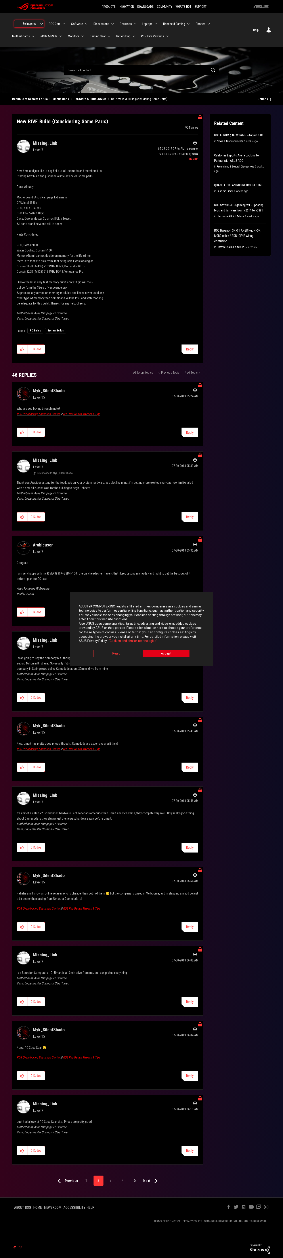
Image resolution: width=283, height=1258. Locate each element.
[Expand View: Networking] (134, 36)
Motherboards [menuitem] (21, 36)
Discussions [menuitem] (101, 24)
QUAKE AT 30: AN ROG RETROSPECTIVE (238, 185)
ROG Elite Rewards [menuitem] (152, 36)
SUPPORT (201, 6)
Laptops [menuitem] (147, 24)
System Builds (56, 330)
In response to (55, 473)
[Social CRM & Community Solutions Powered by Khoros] (260, 1248)
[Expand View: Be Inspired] (41, 24)
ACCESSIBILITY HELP (78, 1207)
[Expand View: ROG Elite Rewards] (167, 36)
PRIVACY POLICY (192, 1221)
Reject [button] (117, 653)
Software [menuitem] (77, 24)
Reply (190, 349)
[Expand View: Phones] (209, 24)
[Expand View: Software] (86, 24)
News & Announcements (230, 141)
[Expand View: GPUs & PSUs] (60, 36)
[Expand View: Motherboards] (33, 36)
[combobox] (141, 70)
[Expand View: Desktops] (135, 24)
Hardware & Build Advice (90, 99)
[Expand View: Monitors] (82, 36)
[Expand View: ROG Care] (64, 24)
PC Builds (35, 330)
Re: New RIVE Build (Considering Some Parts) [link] (139, 99)
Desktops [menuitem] (126, 24)
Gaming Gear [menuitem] (98, 36)
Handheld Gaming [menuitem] (174, 24)
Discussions (60, 99)
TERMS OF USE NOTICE (167, 1221)
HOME (37, 1207)
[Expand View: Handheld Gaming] (188, 24)
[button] (22, 349)
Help (256, 30)
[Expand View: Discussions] (112, 24)
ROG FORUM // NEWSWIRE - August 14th (239, 135)
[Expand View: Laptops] (156, 24)
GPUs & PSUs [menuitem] (48, 36)
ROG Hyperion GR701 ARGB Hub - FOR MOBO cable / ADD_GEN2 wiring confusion (237, 236)
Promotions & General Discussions (235, 166)
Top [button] (19, 1247)
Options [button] (263, 99)
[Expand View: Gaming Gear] (109, 36)
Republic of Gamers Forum (30, 99)
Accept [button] (166, 653)
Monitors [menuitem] (73, 36)
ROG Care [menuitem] (55, 24)
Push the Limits (225, 191)
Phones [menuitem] (200, 24)
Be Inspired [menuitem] (29, 23)
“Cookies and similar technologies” (133, 641)
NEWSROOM (52, 1207)
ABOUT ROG (22, 1207)
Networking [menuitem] (123, 36)
